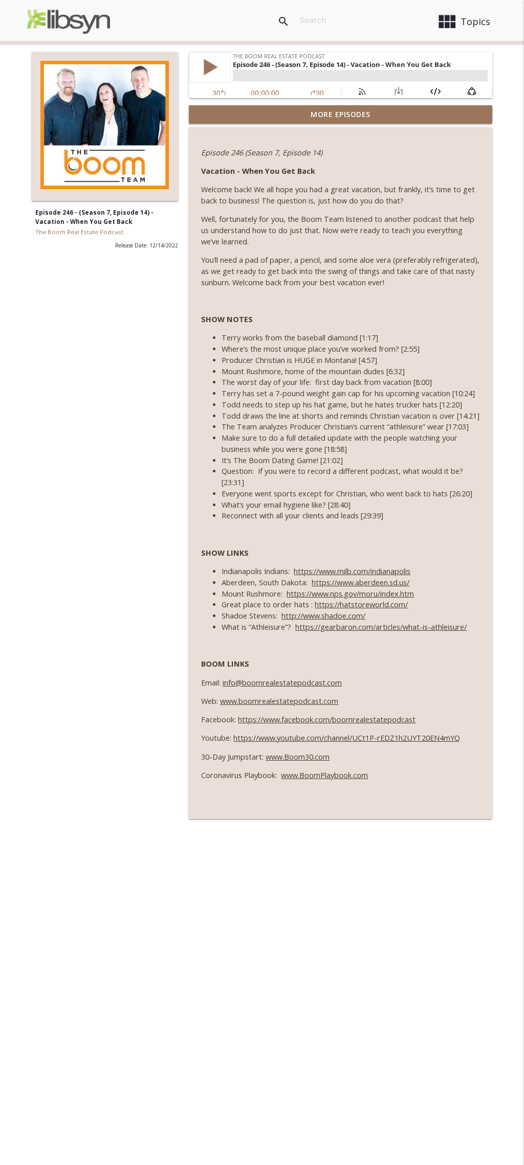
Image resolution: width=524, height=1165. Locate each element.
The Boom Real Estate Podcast (79, 232)
